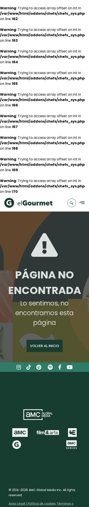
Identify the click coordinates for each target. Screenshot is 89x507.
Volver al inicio (44, 345)
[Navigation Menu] (81, 203)
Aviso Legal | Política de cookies (32, 503)
